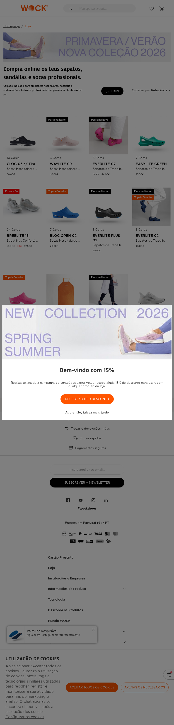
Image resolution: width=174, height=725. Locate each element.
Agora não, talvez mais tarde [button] (87, 412)
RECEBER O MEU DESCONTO (87, 399)
